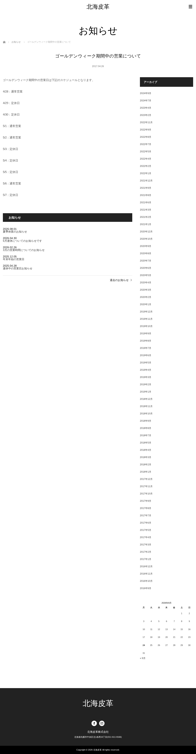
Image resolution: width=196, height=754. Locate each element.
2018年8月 (145, 428)
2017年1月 (145, 559)
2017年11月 (146, 486)
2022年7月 (145, 144)
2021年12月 (146, 180)
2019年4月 (145, 370)
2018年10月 (146, 413)
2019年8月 (145, 340)
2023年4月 (145, 108)
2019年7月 (145, 348)
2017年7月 (145, 515)
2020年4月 (145, 282)
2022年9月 (145, 129)
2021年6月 (145, 202)
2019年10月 (146, 326)
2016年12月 (146, 566)
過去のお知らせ (119, 280)
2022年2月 (145, 166)
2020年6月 (145, 268)
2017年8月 (145, 508)
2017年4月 (145, 537)
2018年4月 (145, 450)
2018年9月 (145, 421)
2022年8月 (145, 137)
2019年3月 (145, 377)
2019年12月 (146, 311)
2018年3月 (145, 457)
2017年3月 (145, 544)
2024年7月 (145, 100)
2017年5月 (145, 530)
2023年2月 (145, 115)
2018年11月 (146, 406)
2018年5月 (145, 442)
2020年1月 (145, 304)
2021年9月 (145, 188)
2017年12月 (146, 479)
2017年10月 (146, 493)
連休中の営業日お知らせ (17, 268)
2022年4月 (145, 158)
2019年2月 (145, 384)
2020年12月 (146, 231)
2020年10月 (146, 239)
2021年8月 (145, 195)
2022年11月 (146, 122)
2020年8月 (145, 253)
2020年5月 (145, 275)
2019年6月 (145, 355)
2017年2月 (145, 552)
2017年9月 (145, 501)
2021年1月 (145, 224)
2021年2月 (145, 217)
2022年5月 (145, 151)
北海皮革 (98, 6)
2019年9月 (145, 333)
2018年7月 (145, 435)
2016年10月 (146, 581)
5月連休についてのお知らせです (22, 240)
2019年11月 (146, 319)
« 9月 (142, 658)
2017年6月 (145, 522)
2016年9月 (145, 588)
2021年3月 (145, 209)
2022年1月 (145, 173)
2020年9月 (145, 246)
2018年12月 (146, 399)
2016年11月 (146, 573)
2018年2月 (145, 464)
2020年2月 (145, 297)
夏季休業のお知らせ (15, 231)
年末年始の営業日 (13, 259)
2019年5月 (145, 362)
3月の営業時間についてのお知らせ (24, 250)
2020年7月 (145, 260)
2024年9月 (145, 93)
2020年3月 (145, 289)
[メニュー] (190, 6)
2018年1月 (145, 471)
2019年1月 (145, 391)
